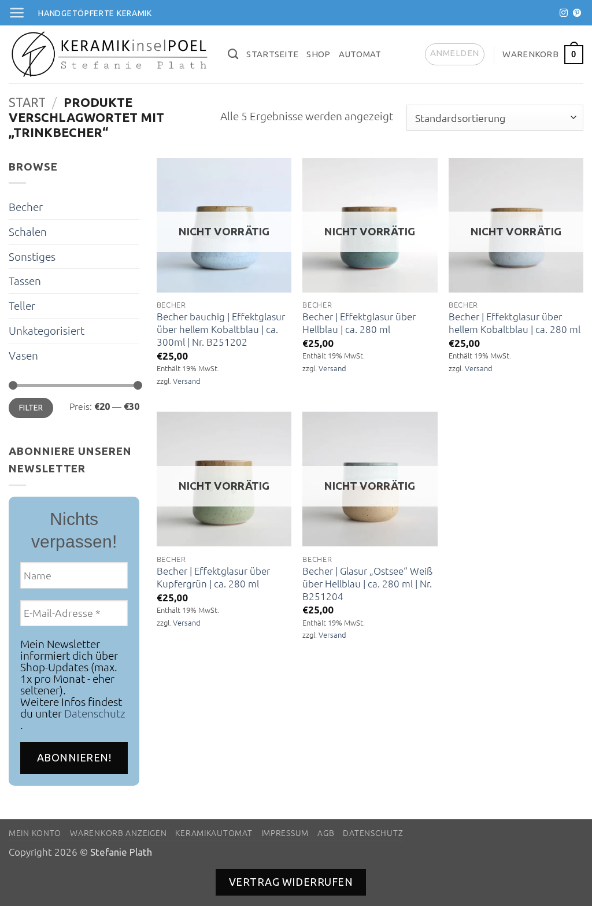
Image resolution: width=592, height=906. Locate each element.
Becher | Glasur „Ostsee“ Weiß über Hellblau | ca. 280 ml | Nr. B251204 (367, 583)
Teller (22, 305)
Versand (187, 381)
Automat (360, 54)
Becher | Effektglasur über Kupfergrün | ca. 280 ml (213, 577)
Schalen (28, 231)
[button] (17, 12)
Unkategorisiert (46, 330)
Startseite (272, 54)
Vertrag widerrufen (291, 881)
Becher (26, 206)
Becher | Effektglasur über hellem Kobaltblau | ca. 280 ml (514, 322)
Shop (318, 54)
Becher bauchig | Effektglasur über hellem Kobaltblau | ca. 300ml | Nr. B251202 (221, 329)
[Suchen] (233, 54)
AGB (325, 832)
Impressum (285, 832)
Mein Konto (35, 832)
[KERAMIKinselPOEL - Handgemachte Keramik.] (109, 54)
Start (27, 102)
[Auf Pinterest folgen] (577, 13)
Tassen (25, 280)
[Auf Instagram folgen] (564, 13)
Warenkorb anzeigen (118, 832)
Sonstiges (32, 256)
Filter (31, 407)
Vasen (23, 355)
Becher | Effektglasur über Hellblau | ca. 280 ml (359, 322)
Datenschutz (94, 713)
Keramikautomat (213, 832)
